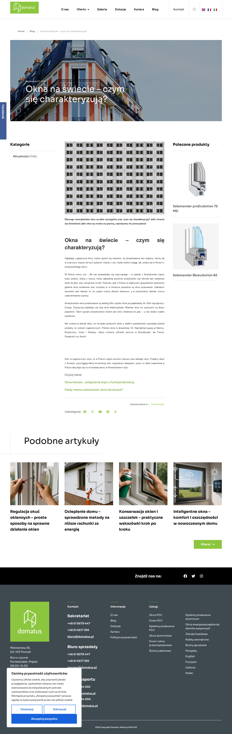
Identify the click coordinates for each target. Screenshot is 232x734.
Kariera (139, 9)
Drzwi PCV (156, 620)
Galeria (102, 9)
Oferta (81, 9)
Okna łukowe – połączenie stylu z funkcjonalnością (99, 382)
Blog (155, 9)
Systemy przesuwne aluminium (198, 616)
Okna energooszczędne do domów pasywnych (202, 626)
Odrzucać (59, 709)
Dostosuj (27, 709)
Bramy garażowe (196, 645)
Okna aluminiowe (160, 635)
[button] (194, 9)
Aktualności (21, 156)
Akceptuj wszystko (44, 719)
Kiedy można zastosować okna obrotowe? (94, 389)
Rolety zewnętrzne (197, 639)
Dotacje (120, 9)
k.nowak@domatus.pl (82, 706)
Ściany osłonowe (160, 650)
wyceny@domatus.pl (82, 667)
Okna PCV (155, 615)
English (190, 656)
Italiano (190, 667)
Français (190, 661)
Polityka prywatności (123, 637)
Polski (189, 673)
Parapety (191, 650)
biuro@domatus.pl (80, 636)
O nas (65, 9)
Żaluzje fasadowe (196, 634)
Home (21, 31)
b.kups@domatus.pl (81, 693)
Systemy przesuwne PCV (161, 628)
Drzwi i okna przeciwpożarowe (160, 643)
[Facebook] (185, 576)
